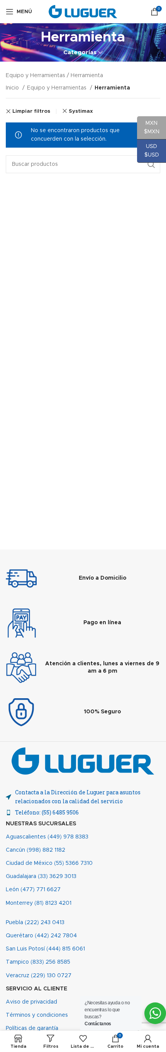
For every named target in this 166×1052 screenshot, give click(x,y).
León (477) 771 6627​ (33, 889)
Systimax (81, 111)
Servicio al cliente (36, 989)
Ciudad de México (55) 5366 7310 (49, 863)
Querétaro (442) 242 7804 (41, 935)
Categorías (80, 52)
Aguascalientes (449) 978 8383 (47, 837)
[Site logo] (83, 11)
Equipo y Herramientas (57, 88)
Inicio (13, 88)
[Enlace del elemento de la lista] (83, 812)
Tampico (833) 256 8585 (38, 962)
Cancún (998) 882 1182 (35, 850)
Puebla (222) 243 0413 (35, 922)
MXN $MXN (148, 127)
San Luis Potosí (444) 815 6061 (45, 949)
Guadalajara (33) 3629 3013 (41, 876)
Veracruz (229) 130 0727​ (38, 975)
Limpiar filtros (31, 111)
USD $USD (148, 151)
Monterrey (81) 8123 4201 (38, 903)
